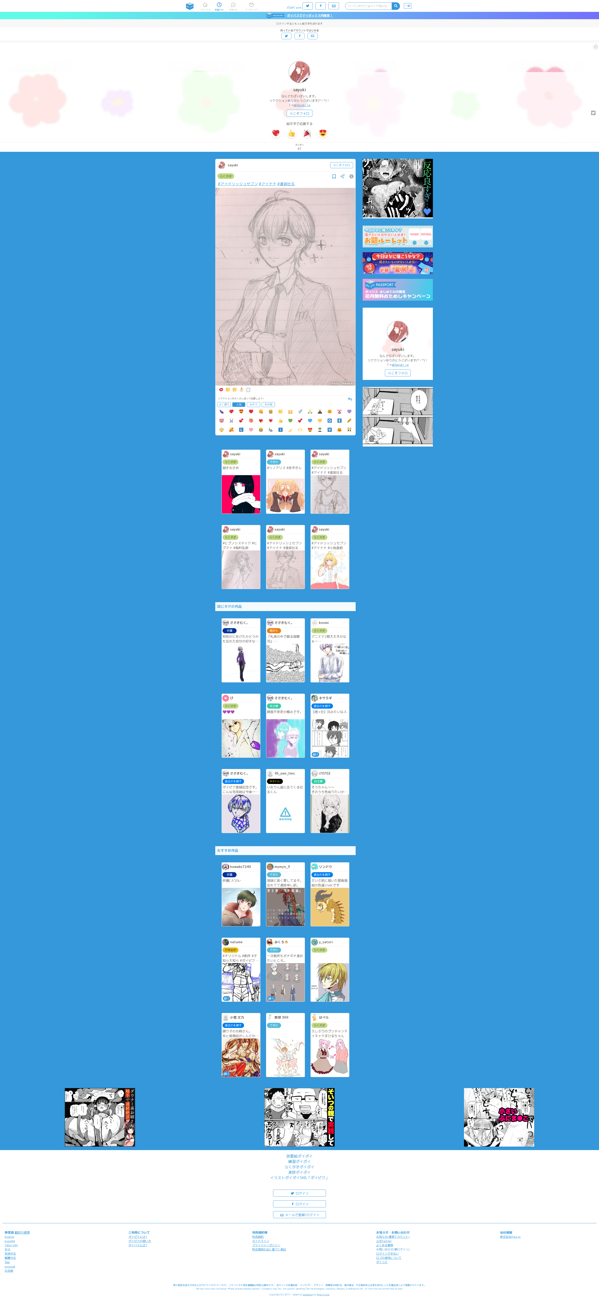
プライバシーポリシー (266, 1245)
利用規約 (257, 1237)
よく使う (224, 404)
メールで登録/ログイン (301, 1215)
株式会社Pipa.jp (510, 1237)
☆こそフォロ (299, 113)
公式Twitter (384, 1241)
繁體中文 (10, 1258)
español (10, 1241)
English (9, 1237)
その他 (268, 404)
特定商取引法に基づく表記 (269, 1249)
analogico (308, 1294)
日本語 (9, 1271)
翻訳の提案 (22, 1232)
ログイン (302, 1193)
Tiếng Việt (11, 1245)
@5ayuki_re (302, 105)
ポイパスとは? (137, 1245)
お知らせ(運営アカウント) (392, 1237)
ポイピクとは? (137, 1237)
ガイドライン (260, 1241)
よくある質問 (384, 1245)
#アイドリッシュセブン (238, 183)
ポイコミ (381, 1262)
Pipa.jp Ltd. (323, 1294)
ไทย (7, 1262)
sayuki (299, 90)
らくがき (226, 176)
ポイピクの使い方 (139, 1241)
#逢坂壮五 (286, 183)
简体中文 (10, 1254)
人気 (238, 404)
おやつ (253, 404)
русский (10, 1266)
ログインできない (387, 1254)
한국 (7, 1249)
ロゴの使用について (389, 1258)
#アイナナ (267, 183)
